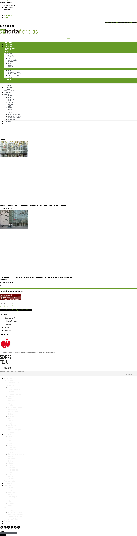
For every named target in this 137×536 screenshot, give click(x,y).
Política (10, 62)
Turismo (10, 67)
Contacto (7, 11)
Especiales (7, 50)
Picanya (10, 465)
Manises (10, 456)
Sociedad (10, 65)
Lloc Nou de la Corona (15, 454)
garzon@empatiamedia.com (8, 306)
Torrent (10, 476)
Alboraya (10, 385)
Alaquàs (10, 436)
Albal (9, 438)
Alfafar (10, 445)
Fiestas (10, 58)
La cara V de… (12, 77)
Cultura (10, 53)
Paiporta (10, 463)
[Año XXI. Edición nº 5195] (10, 6)
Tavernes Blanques (14, 430)
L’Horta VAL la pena (14, 517)
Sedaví (9, 472)
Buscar (6, 81)
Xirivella (10, 479)
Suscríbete (7, 9)
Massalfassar (12, 409)
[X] (10, 26)
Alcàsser (10, 441)
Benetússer (11, 450)
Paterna (10, 421)
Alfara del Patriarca (14, 389)
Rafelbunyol (11, 425)
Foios (9, 403)
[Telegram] (8, 26)
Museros (10, 418)
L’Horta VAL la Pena (14, 75)
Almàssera (11, 392)
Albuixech (11, 387)
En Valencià (8, 79)
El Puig (10, 398)
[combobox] (8, 533)
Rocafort (10, 427)
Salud (9, 63)
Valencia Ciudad (9, 48)
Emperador (11, 401)
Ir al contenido (4, 1)
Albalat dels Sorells (14, 383)
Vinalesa (10, 432)
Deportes (10, 55)
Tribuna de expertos (14, 72)
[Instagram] (3, 26)
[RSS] (6, 26)
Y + (5, 69)
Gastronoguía (12, 60)
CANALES (7, 485)
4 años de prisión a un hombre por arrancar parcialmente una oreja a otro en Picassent (33, 205)
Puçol (9, 423)
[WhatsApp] (13, 26)
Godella (10, 405)
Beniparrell (11, 447)
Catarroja (10, 452)
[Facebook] (1, 26)
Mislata (10, 461)
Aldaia (9, 443)
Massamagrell (12, 412)
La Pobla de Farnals (14, 407)
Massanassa (11, 459)
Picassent (11, 468)
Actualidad (8, 43)
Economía (11, 57)
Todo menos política (14, 74)
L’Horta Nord (8, 44)
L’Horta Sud (8, 46)
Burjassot (10, 396)
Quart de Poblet (13, 470)
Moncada (10, 416)
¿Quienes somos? (8, 7)
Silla (9, 474)
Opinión (10, 70)
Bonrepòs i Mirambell (15, 394)
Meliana (10, 414)
